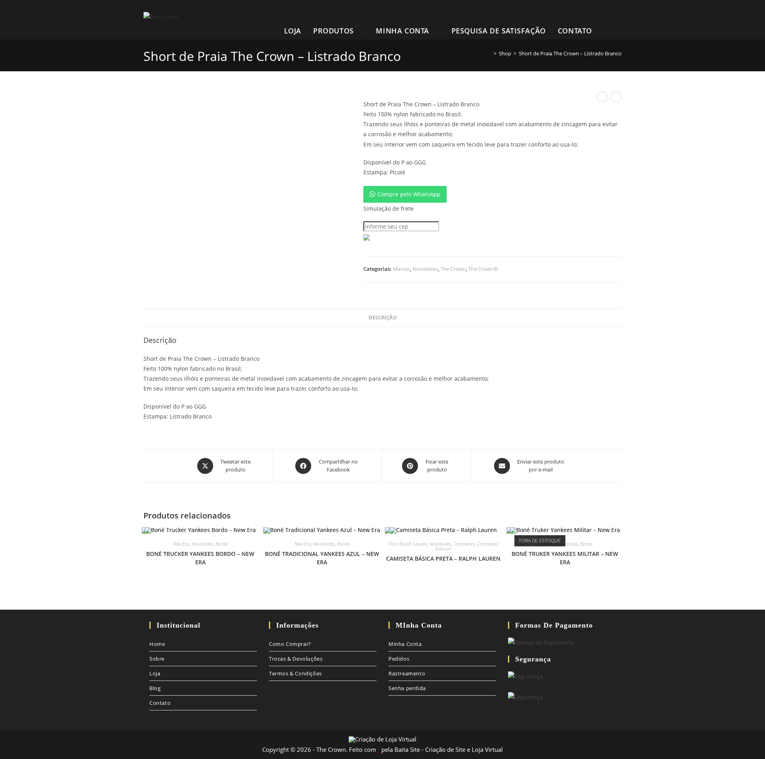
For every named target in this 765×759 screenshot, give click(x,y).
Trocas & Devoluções (295, 658)
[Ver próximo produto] (616, 96)
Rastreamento (406, 673)
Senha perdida (407, 688)
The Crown (453, 268)
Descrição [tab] (383, 317)
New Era (181, 543)
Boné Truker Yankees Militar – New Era (565, 558)
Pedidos (398, 658)
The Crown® (483, 268)
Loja (154, 673)
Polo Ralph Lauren (407, 543)
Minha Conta (405, 643)
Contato (160, 702)
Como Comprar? (290, 643)
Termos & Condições (295, 673)
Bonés (222, 543)
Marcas (401, 268)
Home (157, 643)
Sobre (157, 658)
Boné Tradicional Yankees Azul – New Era (322, 558)
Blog (155, 688)
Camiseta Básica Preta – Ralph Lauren (443, 558)
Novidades (425, 268)
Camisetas (464, 543)
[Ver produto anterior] (602, 96)
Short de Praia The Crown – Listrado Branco (570, 53)
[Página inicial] (489, 53)
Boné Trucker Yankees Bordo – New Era (200, 558)
